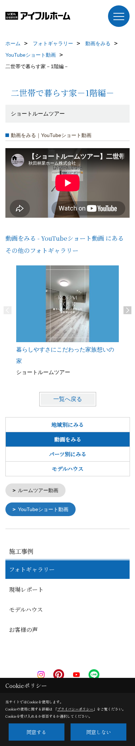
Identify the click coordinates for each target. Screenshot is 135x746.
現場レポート (26, 589)
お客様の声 (23, 629)
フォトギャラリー (32, 569)
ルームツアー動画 (38, 490)
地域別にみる (67, 424)
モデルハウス (68, 468)
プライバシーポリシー (75, 709)
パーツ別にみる (67, 454)
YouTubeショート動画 (43, 509)
